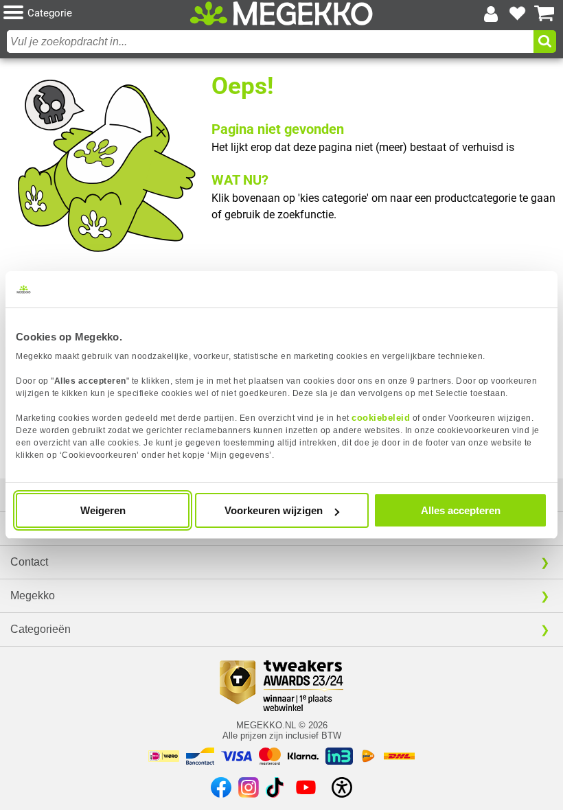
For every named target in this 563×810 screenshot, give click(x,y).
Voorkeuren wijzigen (274, 510)
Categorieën (40, 629)
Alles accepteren (461, 510)
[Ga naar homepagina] (281, 13)
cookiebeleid (381, 418)
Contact (29, 562)
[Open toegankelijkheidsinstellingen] (342, 787)
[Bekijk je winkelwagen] (544, 13)
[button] (95, 13)
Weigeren (103, 510)
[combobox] (270, 41)
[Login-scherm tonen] (491, 13)
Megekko (32, 595)
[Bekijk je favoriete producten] (517, 13)
